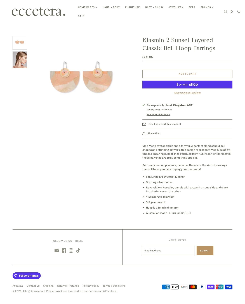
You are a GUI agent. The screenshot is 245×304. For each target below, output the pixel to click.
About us (18, 285)
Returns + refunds (68, 285)
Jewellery (175, 7)
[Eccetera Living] (38, 12)
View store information (158, 114)
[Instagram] (71, 250)
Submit (205, 250)
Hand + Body (111, 7)
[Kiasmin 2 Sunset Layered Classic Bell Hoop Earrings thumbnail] (20, 43)
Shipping (48, 285)
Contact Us (33, 285)
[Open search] (226, 12)
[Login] (232, 12)
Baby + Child (154, 7)
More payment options (187, 92)
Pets (192, 7)
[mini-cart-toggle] (238, 12)
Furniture (132, 7)
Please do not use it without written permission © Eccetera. (81, 291)
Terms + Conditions (114, 285)
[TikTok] (78, 250)
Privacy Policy (91, 285)
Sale (81, 16)
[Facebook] (64, 250)
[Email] (57, 250)
